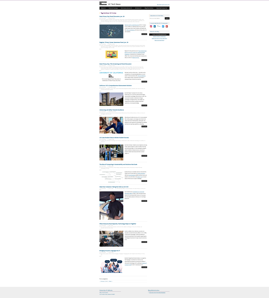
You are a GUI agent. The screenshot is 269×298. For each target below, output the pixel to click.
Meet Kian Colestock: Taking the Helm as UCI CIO (113, 187)
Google (110, 46)
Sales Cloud (137, 88)
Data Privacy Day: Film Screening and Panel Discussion (115, 64)
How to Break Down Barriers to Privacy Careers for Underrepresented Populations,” (136, 52)
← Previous (101, 281)
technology (129, 226)
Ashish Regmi (107, 88)
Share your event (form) (159, 40)
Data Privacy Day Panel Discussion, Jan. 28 (111, 16)
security (129, 20)
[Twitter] (163, 26)
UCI (112, 21)
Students (142, 140)
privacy (110, 20)
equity (107, 253)
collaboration (103, 112)
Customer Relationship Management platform (123, 88)
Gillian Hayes (122, 19)
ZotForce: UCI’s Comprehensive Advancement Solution (115, 85)
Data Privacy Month (130, 45)
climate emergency (141, 173)
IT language (121, 253)
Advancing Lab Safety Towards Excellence (111, 110)
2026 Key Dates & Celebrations (159, 36)
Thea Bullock (137, 46)
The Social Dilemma (134, 20)
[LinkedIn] (154, 26)
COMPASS (103, 140)
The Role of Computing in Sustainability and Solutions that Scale (118, 164)
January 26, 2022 (112, 18)
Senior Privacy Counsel (131, 46)
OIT (139, 140)
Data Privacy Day (116, 19)
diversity (137, 45)
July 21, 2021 (111, 188)
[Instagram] (151, 26)
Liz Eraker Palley (114, 46)
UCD (109, 47)
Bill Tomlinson (110, 167)
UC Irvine (102, 21)
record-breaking (132, 175)
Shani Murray (132, 167)
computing (121, 167)
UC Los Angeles (129, 69)
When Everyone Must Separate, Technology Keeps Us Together (117, 224)
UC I (143, 20)
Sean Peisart (125, 20)
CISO (119, 45)
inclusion (110, 253)
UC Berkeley (140, 20)
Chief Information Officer (120, 188)
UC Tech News (103, 18)
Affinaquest (103, 88)
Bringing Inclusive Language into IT (109, 250)
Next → (111, 281)
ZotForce (111, 89)
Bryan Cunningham (109, 19)
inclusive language (115, 253)
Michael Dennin (124, 140)
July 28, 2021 (111, 166)
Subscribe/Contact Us (161, 8)
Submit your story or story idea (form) (159, 38)
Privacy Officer (114, 20)
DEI (135, 45)
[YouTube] (167, 26)
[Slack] (159, 26)
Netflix (140, 19)
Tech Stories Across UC (126, 8)
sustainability (103, 168)
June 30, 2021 (111, 252)
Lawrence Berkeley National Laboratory (132, 19)
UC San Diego (107, 21)
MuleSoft (133, 88)
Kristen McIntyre (118, 140)
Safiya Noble (120, 20)
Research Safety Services (122, 112)
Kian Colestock (129, 188)
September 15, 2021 (112, 111)
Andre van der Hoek (104, 167)
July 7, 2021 (111, 225)
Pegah (129, 68)
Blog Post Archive (149, 8)
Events (107, 46)
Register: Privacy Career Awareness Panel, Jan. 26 (113, 42)
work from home (108, 227)
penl (123, 46)
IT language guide (126, 253)
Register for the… (135, 57)
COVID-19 (109, 226)
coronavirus (105, 226)
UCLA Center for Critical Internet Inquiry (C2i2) (124, 21)
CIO (126, 188)
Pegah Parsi (107, 20)
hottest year (139, 176)
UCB (110, 21)
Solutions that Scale (138, 167)
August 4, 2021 (111, 139)
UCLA (114, 21)
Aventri (111, 88)
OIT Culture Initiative (136, 188)
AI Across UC (138, 8)
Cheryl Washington (107, 45)
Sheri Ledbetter (124, 226)
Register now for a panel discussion (132, 25)
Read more (144, 34)
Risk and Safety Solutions (131, 112)
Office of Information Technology (133, 140)
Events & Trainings (113, 8)
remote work (119, 226)
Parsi (126, 68)
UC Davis (141, 46)
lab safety (116, 112)
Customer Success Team (110, 112)
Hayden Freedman (126, 167)
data (105, 140)
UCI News (138, 226)
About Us (103, 8)
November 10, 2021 (112, 87)
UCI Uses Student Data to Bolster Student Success (114, 137)
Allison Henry (103, 19)
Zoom (112, 227)
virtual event (137, 21)
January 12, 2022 (112, 44)
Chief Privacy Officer (114, 45)
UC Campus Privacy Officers (114, 69)
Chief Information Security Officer (119, 66)
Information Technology (111, 140)
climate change (116, 167)
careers (102, 45)
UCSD (133, 21)
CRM (114, 88)
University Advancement (105, 89)
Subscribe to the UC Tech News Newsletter (157, 292)
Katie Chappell (132, 253)
